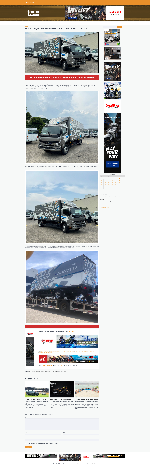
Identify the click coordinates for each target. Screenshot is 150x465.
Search (119, 27)
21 (115, 184)
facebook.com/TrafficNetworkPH (55, 351)
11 (105, 182)
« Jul (112, 191)
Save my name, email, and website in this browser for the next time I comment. (43, 443)
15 (119, 182)
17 (101, 184)
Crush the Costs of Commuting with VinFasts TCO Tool (109, 201)
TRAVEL (53, 23)
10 (101, 182)
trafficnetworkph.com (44, 351)
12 (108, 182)
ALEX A (60, 365)
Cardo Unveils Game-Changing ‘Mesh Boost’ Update (109, 204)
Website (26, 438)
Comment (27, 417)
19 (108, 184)
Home (27, 23)
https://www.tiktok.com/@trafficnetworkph (46, 352)
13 (112, 182)
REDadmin (28, 31)
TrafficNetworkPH (62, 371)
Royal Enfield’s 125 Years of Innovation (60, 399)
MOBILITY (32, 23)
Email (64, 432)
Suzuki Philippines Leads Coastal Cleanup (86, 399)
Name (26, 432)
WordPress (94, 463)
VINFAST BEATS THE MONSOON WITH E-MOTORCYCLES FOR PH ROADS (112, 203)
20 (112, 184)
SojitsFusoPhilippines (54, 371)
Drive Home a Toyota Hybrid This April (35, 399)
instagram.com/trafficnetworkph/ (68, 351)
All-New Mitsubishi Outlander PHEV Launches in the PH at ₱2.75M (111, 196)
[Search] (124, 23)
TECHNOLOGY (38, 23)
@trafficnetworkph (105, 207)
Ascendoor (84, 463)
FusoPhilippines (31, 371)
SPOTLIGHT (59, 23)
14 (115, 182)
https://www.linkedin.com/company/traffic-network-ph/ (84, 351)
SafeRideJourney (38, 371)
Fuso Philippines (71, 331)
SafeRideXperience (46, 371)
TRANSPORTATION (46, 23)
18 (105, 184)
